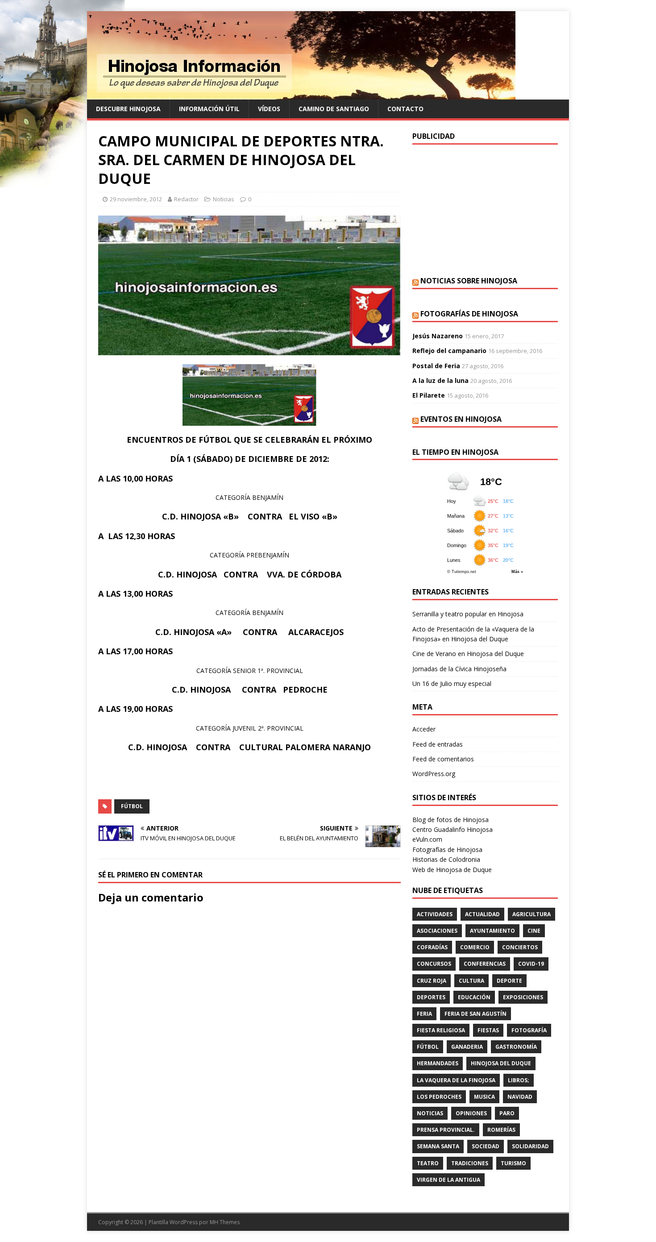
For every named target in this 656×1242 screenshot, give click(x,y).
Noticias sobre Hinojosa (468, 281)
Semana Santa (438, 1146)
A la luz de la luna (440, 380)
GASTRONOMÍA (516, 1047)
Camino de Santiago (334, 108)
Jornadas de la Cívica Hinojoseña (459, 669)
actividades (435, 914)
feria (424, 1014)
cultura (471, 980)
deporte (509, 980)
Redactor (186, 199)
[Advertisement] (485, 209)
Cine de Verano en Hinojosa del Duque (468, 653)
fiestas (488, 1030)
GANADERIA (467, 1047)
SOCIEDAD (485, 1146)
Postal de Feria (436, 365)
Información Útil (209, 108)
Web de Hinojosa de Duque (452, 869)
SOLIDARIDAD (530, 1146)
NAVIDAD (519, 1097)
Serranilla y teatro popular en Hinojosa (467, 614)
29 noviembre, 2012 (136, 199)
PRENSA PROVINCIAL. (446, 1130)
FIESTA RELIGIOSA (441, 1030)
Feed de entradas (437, 744)
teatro (428, 1163)
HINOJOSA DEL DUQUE (501, 1063)
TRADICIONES (469, 1163)
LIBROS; (518, 1080)
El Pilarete (428, 395)
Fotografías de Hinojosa (469, 314)
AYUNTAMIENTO (492, 931)
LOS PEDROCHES (439, 1097)
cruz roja (431, 980)
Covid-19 (531, 964)
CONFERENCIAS (485, 964)
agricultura (531, 914)
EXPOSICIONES (523, 997)
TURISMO (513, 1163)
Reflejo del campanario (449, 350)
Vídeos (269, 108)
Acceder (424, 729)
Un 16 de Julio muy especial (451, 683)
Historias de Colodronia (446, 859)
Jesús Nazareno (437, 336)
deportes (431, 997)
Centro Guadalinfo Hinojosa (452, 829)
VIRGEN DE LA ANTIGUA (448, 1180)
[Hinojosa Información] (301, 94)
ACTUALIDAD (482, 914)
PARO (507, 1113)
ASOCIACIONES (437, 931)
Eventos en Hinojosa (461, 419)
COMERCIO (475, 947)
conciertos (520, 947)
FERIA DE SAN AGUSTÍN (475, 1014)
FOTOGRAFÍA (529, 1030)
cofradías (432, 947)
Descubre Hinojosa (128, 108)
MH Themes (225, 1222)
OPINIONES (471, 1113)
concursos (434, 964)
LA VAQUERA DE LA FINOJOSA (456, 1080)
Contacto (405, 108)
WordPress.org (433, 773)
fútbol (132, 806)
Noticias (223, 199)
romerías (501, 1130)
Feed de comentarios (443, 759)
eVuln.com (427, 839)
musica (484, 1097)
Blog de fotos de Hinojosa (450, 819)
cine (533, 931)
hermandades (437, 1063)
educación (474, 997)
